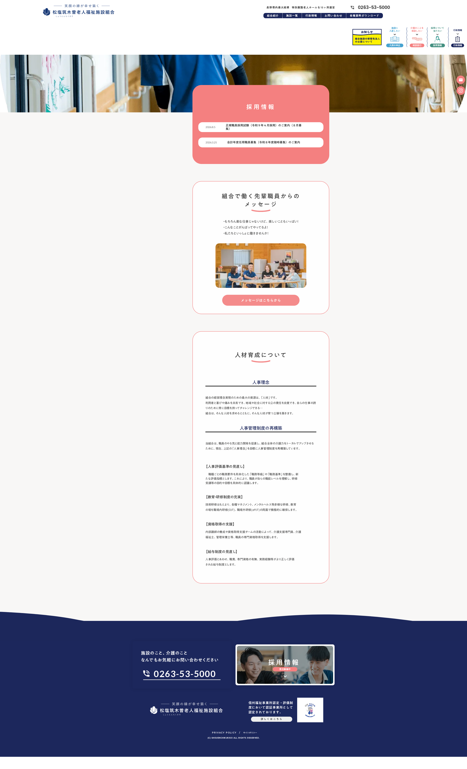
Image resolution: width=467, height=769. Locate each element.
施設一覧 (292, 15)
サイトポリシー (250, 732)
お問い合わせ (333, 15)
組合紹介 (273, 15)
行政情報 (311, 15)
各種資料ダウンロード (364, 15)
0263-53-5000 (374, 7)
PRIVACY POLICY (224, 732)
